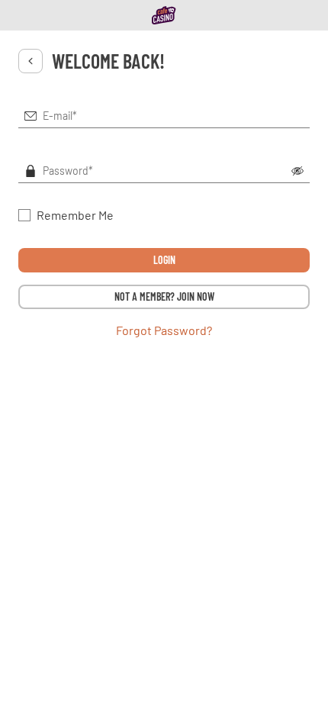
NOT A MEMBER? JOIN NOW (164, 296)
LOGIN (164, 259)
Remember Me (75, 215)
